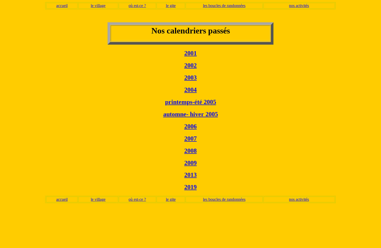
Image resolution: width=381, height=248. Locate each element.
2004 (190, 89)
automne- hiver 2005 (190, 114)
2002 (190, 65)
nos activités (299, 5)
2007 (190, 138)
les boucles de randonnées (224, 5)
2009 (190, 163)
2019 (190, 187)
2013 (190, 174)
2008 (190, 150)
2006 (190, 126)
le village (98, 5)
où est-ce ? (137, 5)
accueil (62, 5)
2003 (190, 77)
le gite (171, 5)
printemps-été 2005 (190, 102)
